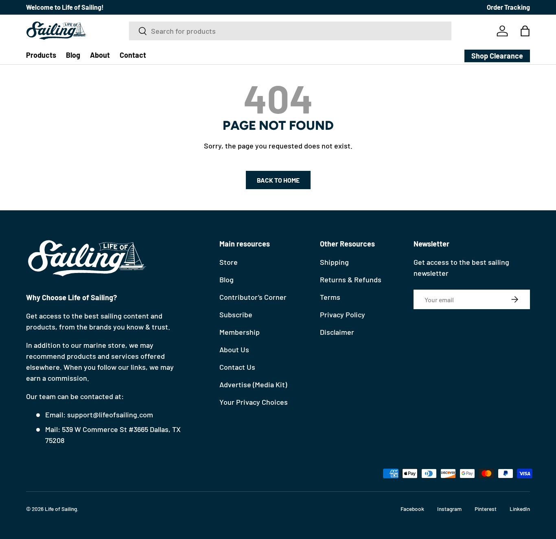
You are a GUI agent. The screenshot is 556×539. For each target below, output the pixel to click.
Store (228, 261)
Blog (73, 54)
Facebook (412, 508)
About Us (234, 349)
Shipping (334, 261)
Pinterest (486, 508)
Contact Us (237, 366)
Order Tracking (508, 7)
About (100, 54)
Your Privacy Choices (253, 401)
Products (41, 54)
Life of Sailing (61, 508)
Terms (330, 296)
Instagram (449, 508)
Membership (239, 331)
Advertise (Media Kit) (253, 384)
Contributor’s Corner (253, 296)
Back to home (278, 180)
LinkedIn (520, 508)
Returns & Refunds (350, 279)
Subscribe (235, 314)
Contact (133, 54)
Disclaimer (337, 331)
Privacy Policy (342, 314)
